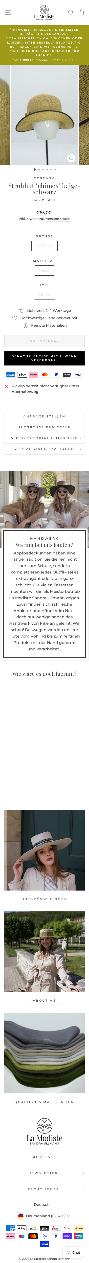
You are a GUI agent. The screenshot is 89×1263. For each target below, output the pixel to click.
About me (44, 1000)
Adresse (43, 1157)
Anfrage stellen (44, 416)
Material (44, 261)
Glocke (44, 295)
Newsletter (43, 1173)
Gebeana (44, 178)
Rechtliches (43, 1189)
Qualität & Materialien (44, 1102)
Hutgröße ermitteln (44, 427)
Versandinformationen (45, 449)
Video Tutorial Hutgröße (44, 438)
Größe (44, 236)
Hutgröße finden (45, 899)
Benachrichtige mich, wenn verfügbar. (44, 358)
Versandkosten (58, 219)
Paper (44, 270)
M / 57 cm (44, 246)
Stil (44, 285)
